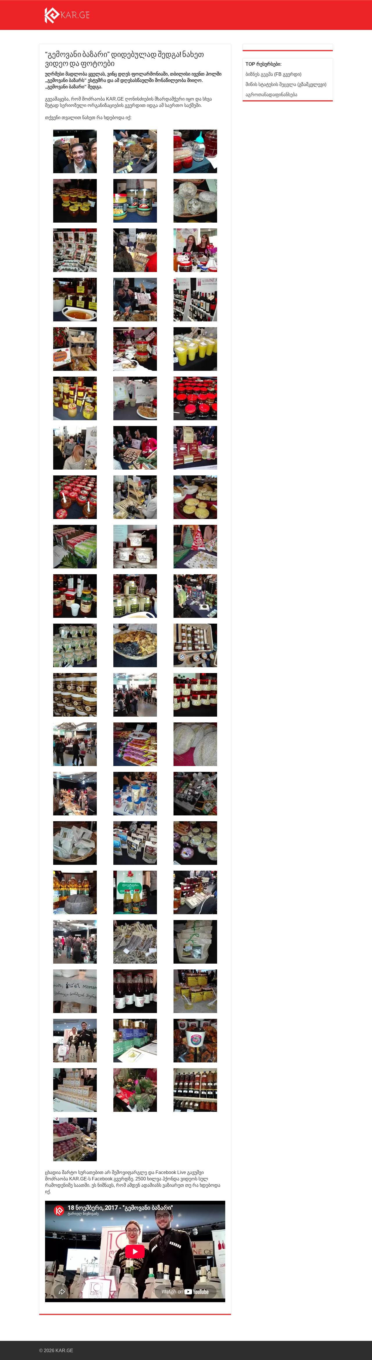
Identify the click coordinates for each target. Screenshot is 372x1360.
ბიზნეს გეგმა (259, 74)
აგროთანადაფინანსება (271, 94)
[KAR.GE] (71, 14)
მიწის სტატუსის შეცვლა (271, 84)
